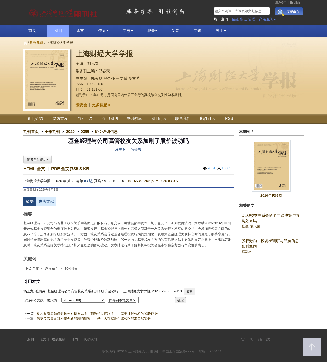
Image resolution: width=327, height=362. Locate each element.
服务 (151, 31)
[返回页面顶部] (312, 347)
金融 (235, 19)
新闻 (175, 31)
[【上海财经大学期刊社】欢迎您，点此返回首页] (64, 12)
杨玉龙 (120, 150)
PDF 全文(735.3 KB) (71, 168)
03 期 (88, 181)
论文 (80, 31)
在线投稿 (58, 339)
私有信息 (52, 269)
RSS (229, 118)
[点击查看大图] (271, 166)
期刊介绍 (35, 118)
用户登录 (281, 2)
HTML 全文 (34, 168)
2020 (70, 132)
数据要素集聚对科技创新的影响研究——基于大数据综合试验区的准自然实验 (94, 318)
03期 (85, 132)
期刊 (58, 31)
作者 (102, 31)
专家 (126, 31)
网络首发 (60, 118)
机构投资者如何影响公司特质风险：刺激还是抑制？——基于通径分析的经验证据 (97, 314)
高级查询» (267, 19)
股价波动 (71, 269)
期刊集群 (36, 43)
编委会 (81, 105)
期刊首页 (31, 132)
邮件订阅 (207, 118)
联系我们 (183, 118)
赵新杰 (247, 251)
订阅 (74, 339)
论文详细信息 (106, 132)
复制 (189, 291)
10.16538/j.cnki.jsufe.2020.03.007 (153, 181)
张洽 (245, 226)
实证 (243, 19)
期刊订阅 (159, 118)
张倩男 (136, 150)
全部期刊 (110, 118)
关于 (219, 31)
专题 (197, 31)
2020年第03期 (271, 195)
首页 (32, 31)
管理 (252, 19)
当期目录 (85, 118)
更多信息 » (101, 105)
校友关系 (32, 269)
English (295, 2)
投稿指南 (135, 118)
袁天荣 (255, 226)
